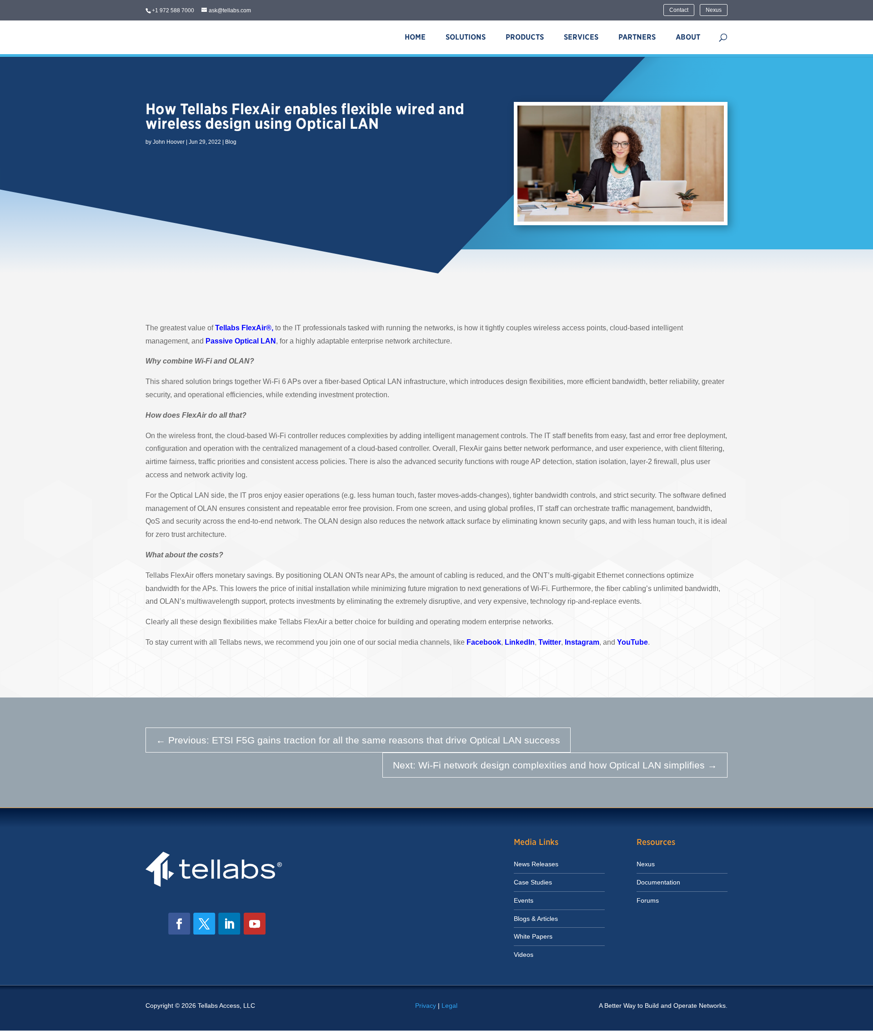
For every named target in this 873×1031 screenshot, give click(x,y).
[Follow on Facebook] (179, 924)
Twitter (549, 642)
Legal (449, 1005)
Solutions (466, 37)
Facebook (484, 642)
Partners (637, 37)
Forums (648, 900)
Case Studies (533, 882)
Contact (678, 10)
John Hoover (169, 142)
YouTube (632, 642)
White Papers (533, 936)
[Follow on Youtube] (255, 924)
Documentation (658, 882)
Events (523, 900)
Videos (523, 954)
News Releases (536, 864)
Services (581, 37)
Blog (230, 142)
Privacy (425, 1005)
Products (525, 37)
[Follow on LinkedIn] (229, 924)
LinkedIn (520, 642)
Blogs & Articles (536, 918)
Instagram (582, 642)
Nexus (714, 10)
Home (415, 37)
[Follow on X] (204, 924)
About (688, 37)
